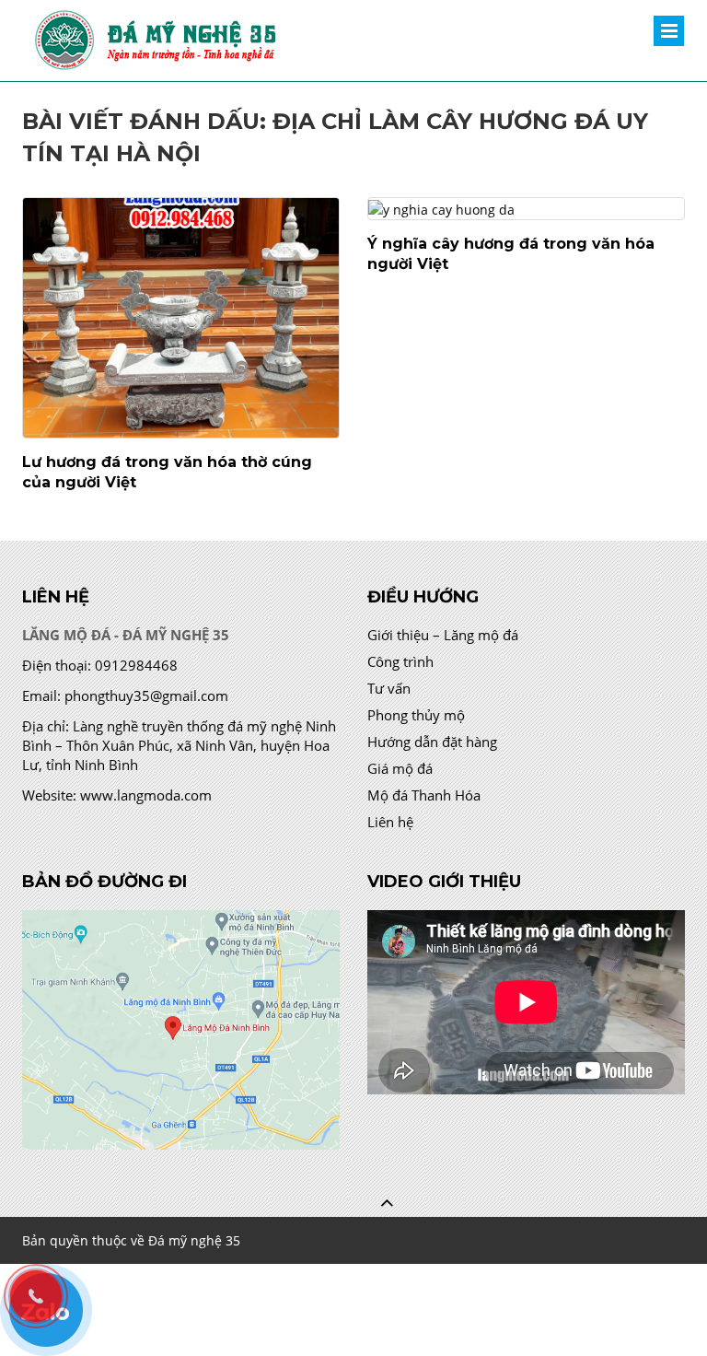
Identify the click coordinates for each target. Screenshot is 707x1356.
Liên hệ (390, 821)
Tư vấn (389, 688)
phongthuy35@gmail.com (146, 695)
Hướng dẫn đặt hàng (432, 741)
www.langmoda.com (146, 795)
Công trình (400, 661)
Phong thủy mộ (416, 715)
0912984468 (136, 665)
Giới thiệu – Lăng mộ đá (442, 634)
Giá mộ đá (400, 768)
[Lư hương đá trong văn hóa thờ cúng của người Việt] (181, 317)
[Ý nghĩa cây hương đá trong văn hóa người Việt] (526, 208)
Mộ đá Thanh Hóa (424, 795)
